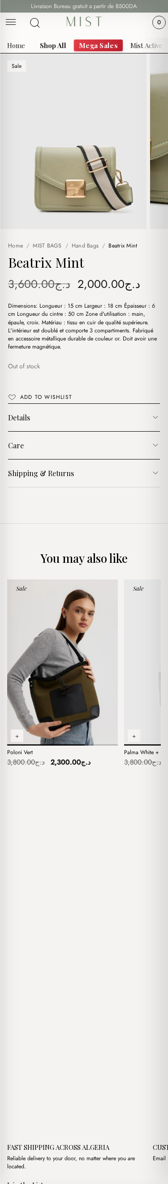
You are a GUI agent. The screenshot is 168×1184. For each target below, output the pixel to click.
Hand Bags (85, 246)
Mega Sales (98, 45)
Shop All (53, 45)
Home (16, 45)
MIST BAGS (47, 246)
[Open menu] (11, 22)
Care (16, 445)
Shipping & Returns (41, 473)
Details (19, 417)
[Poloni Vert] (62, 662)
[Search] (35, 23)
